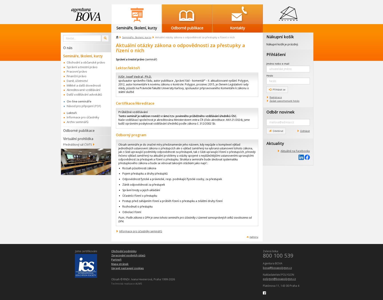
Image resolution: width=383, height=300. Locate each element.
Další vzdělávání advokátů (84, 94)
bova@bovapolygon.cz (277, 268)
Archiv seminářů (77, 122)
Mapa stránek (120, 264)
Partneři (116, 260)
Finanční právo (76, 76)
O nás (67, 48)
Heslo (269, 75)
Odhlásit (305, 131)
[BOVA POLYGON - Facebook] (264, 292)
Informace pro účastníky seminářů (140, 231)
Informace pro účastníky (83, 117)
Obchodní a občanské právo (86, 62)
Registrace (276, 97)
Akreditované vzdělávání (83, 90)
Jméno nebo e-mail (277, 63)
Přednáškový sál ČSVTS (77, 144)
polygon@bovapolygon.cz (279, 279)
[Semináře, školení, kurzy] (136, 14)
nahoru (254, 236)
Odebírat (278, 131)
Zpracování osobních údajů (128, 255)
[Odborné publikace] (187, 14)
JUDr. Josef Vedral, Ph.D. (135, 77)
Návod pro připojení (80, 106)
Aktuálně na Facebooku (295, 151)
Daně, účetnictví (77, 81)
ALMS (138, 283)
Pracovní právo (77, 71)
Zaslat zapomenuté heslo (284, 100)
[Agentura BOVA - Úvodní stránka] (86, 14)
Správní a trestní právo (82, 67)
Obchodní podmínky (124, 251)
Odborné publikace (79, 130)
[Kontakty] (237, 14)
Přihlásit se (279, 89)
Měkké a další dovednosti (84, 85)
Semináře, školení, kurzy (136, 37)
